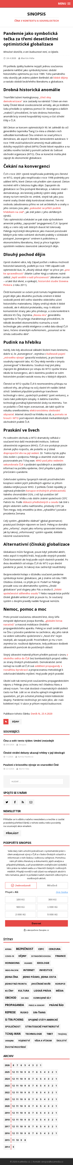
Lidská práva (42, 990)
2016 (7, 1133)
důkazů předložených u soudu (40, 502)
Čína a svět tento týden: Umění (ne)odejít (28, 740)
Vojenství (24, 1040)
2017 (7, 1126)
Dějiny (15, 721)
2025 (7, 1072)
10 (21, 1072)
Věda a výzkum (43, 1040)
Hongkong (12, 963)
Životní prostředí (15, 1047)
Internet (29, 970)
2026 (7, 1065)
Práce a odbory (36, 1005)
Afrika (8, 949)
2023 (7, 1085)
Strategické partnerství (42, 1026)
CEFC (41, 949)
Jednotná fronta (16, 983)
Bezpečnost (24, 949)
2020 (7, 1106)
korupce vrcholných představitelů (46, 490)
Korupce (60, 983)
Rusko (24, 1012)
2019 (7, 1112)
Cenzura (54, 949)
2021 (7, 1099)
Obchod (10, 997)
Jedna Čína (11, 976)
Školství (62, 1040)
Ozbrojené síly (42, 997)
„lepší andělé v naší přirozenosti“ (30, 277)
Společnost (13, 1026)
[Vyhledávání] (36, 781)
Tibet (50, 1033)
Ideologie (43, 963)
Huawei (28, 963)
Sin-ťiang (39, 1012)
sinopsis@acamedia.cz (52, 1161)
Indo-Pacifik (12, 970)
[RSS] (22, 802)
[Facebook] (14, 802)
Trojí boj (62, 1034)
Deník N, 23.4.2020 (41, 713)
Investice (45, 970)
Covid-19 (9, 956)
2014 (7, 1146)
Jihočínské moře (41, 983)
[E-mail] (30, 802)
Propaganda (14, 1005)
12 (13, 1072)
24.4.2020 (11, 58)
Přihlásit (12, 833)
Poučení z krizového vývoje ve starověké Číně (31, 764)
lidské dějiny (60, 77)
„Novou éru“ (40, 315)
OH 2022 (25, 998)
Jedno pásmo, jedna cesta (39, 976)
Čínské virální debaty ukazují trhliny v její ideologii (34, 752)
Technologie (33, 1033)
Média (59, 990)
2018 (7, 1119)
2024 (7, 1078)
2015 (7, 1140)
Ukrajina (9, 1041)
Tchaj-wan (13, 1034)
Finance (60, 956)
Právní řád (56, 1005)
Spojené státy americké (43, 1019)
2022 (7, 1092)
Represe (10, 1012)
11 (17, 1072)
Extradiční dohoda (41, 956)
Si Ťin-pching (14, 1019)
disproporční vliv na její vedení (21, 453)
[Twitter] (6, 802)
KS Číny (9, 990)
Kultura (23, 990)
